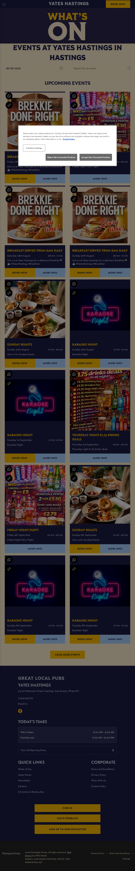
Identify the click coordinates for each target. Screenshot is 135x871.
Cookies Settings (34, 148)
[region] (67, 145)
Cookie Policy (69, 139)
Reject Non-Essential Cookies (61, 157)
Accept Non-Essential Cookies (95, 157)
